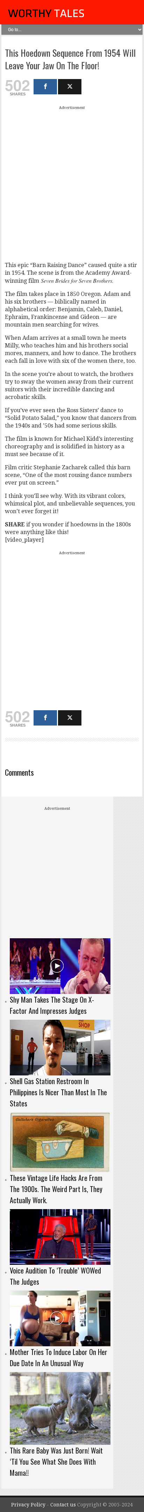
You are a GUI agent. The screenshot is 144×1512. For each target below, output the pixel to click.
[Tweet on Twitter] (69, 86)
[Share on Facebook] (45, 86)
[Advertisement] (72, 183)
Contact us (63, 1504)
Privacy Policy (28, 1504)
